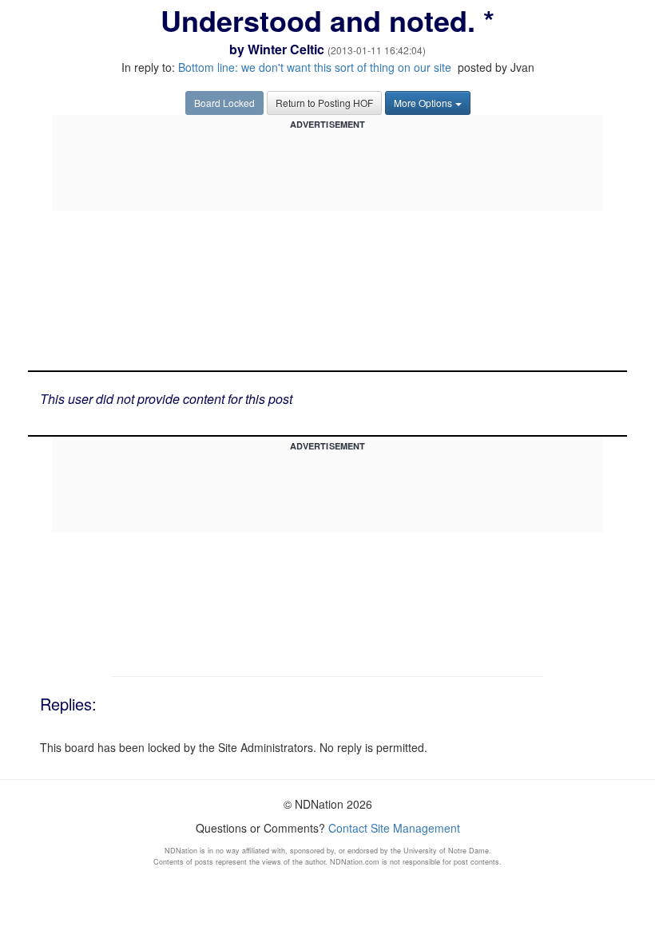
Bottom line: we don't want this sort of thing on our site (314, 67)
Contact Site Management (394, 828)
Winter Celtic (286, 49)
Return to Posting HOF (324, 102)
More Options (423, 102)
